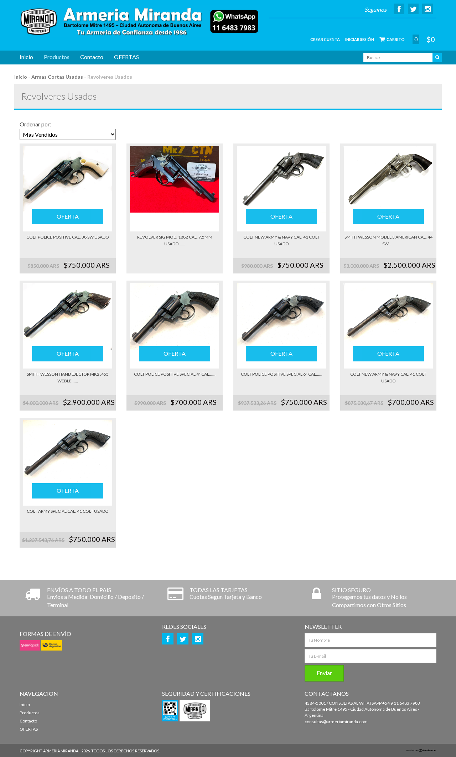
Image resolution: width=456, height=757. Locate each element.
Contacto (91, 56)
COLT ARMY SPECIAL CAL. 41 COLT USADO (68, 511)
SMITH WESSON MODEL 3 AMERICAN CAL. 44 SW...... (388, 240)
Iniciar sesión (359, 39)
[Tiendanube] (421, 750)
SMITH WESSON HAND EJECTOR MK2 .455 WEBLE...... (68, 377)
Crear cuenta (325, 39)
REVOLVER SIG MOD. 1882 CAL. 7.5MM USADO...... (174, 240)
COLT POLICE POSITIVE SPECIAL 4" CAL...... (175, 374)
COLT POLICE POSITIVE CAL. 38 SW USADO (67, 237)
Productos (56, 56)
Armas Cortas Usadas (57, 77)
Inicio (26, 56)
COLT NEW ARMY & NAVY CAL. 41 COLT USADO (281, 240)
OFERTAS (126, 56)
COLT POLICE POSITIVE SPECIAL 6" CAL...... (281, 374)
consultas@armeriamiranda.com (336, 721)
